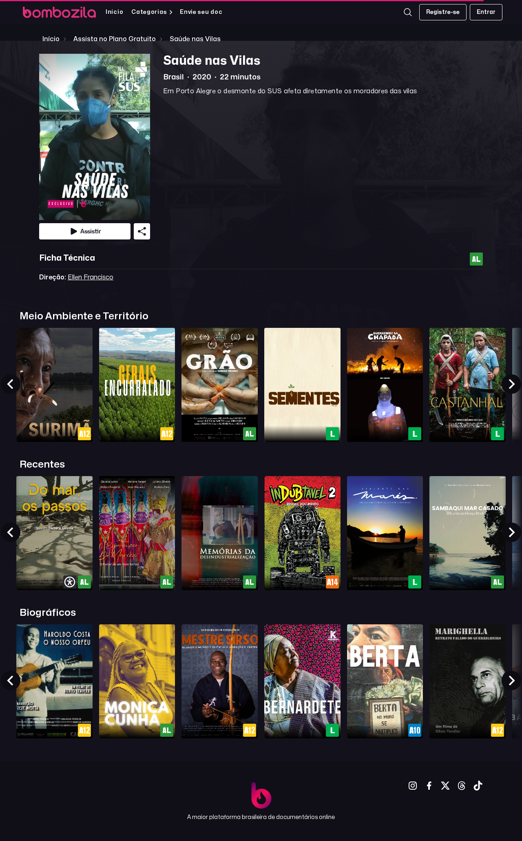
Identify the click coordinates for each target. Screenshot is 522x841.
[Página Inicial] (59, 12)
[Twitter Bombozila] (445, 785)
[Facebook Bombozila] (429, 785)
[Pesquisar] (408, 12)
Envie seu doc (201, 12)
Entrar (486, 12)
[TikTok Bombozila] (478, 785)
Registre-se (443, 12)
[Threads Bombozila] (462, 785)
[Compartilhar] (142, 231)
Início (114, 12)
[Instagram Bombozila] (413, 785)
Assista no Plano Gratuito (114, 39)
